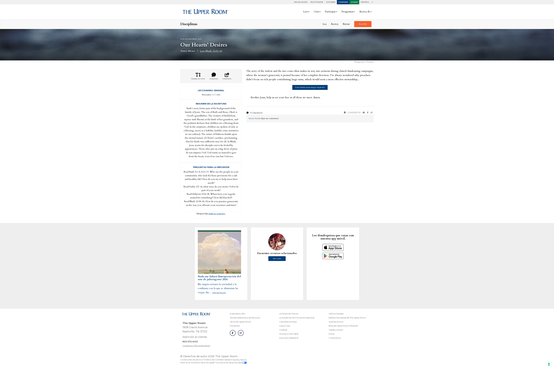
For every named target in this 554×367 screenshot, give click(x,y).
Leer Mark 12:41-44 (211, 51)
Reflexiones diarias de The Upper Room (347, 318)
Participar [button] (330, 11)
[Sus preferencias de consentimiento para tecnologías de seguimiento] (549, 364)
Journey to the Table (288, 334)
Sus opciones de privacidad (229, 362)
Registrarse (316, 2)
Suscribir (330, 2)
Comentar (213, 79)
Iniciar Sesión (301, 2)
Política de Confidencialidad (217, 359)
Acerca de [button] (364, 11)
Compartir (226, 79)
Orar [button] (316, 11)
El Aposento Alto (237, 313)
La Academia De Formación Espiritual (296, 318)
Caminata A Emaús (288, 322)
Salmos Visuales (336, 313)
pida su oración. (216, 213)
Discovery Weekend (288, 338)
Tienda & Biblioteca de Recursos (245, 318)
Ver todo (277, 258)
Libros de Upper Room (240, 322)
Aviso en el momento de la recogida (197, 362)
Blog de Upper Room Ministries (343, 326)
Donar (354, 2)
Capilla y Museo (336, 330)
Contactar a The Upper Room (196, 345)
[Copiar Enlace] (371, 112)
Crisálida (283, 330)
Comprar (343, 2)
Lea (324, 24)
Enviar (346, 24)
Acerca (334, 24)
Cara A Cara (284, 326)
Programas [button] (347, 11)
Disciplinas (235, 326)
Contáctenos (335, 338)
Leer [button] (305, 11)
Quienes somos (336, 322)
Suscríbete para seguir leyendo (310, 87)
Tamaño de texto (198, 79)
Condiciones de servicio (191, 359)
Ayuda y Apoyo (240, 359)
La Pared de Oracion (288, 313)
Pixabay (369, 61)
